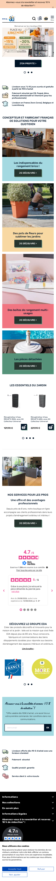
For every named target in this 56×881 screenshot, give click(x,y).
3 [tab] (31, 72)
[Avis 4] (31, 610)
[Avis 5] (35, 610)
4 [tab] (33, 438)
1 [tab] (25, 72)
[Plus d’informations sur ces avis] (47, 567)
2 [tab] (28, 72)
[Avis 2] (24, 610)
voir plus (15, 591)
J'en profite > (28, 63)
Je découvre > (28, 173)
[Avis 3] (28, 610)
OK (47, 727)
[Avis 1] (21, 610)
